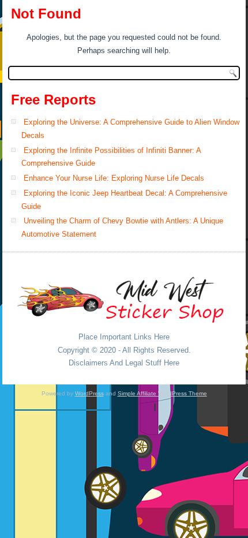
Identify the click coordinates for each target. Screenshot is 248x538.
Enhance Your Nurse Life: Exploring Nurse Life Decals (114, 178)
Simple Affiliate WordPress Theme (162, 393)
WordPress (89, 393)
